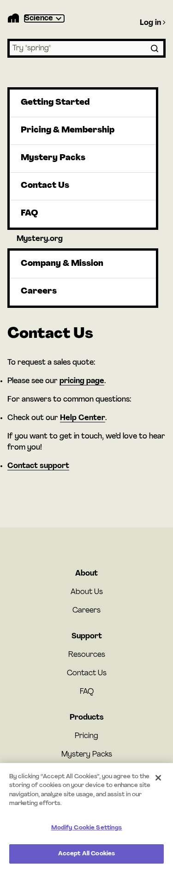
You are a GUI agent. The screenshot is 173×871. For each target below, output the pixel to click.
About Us (87, 592)
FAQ (29, 214)
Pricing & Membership (67, 130)
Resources (86, 655)
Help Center (82, 418)
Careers (39, 292)
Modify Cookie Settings (86, 828)
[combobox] (86, 48)
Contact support (38, 466)
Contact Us (45, 186)
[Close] (158, 778)
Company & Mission (62, 264)
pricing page (82, 381)
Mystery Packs (53, 158)
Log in (151, 23)
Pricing (86, 736)
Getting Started (55, 103)
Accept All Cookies (86, 854)
